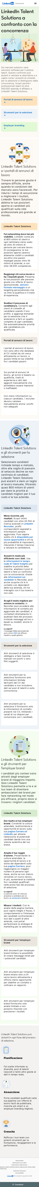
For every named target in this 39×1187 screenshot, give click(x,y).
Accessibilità (19, 1173)
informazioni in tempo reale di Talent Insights (17, 562)
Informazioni (19, 1160)
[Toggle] (35, 1184)
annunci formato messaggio (16, 286)
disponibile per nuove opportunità (18, 538)
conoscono (16, 898)
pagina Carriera (16, 866)
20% (15, 633)
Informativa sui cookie (19, 1163)
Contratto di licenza (19, 1171)
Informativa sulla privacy (19, 1165)
